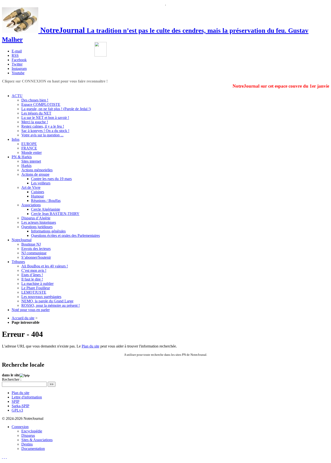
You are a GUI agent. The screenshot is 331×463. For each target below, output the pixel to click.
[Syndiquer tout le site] (4, 457)
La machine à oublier (37, 283)
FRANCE (29, 148)
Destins (27, 444)
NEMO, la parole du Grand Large (47, 301)
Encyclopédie (31, 431)
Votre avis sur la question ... (42, 135)
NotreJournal (22, 240)
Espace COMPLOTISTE (40, 104)
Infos (15, 139)
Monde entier (31, 152)
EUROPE (29, 144)
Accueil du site (23, 318)
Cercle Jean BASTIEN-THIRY (55, 214)
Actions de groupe (35, 174)
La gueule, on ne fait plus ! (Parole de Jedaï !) (56, 109)
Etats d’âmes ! (32, 275)
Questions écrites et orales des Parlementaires (65, 235)
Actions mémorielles (37, 170)
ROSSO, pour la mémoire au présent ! (50, 305)
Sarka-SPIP (20, 406)
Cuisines (37, 192)
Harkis (26, 166)
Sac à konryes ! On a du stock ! (45, 131)
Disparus (28, 435)
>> (52, 384)
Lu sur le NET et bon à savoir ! (45, 118)
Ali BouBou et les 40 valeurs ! (44, 266)
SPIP (15, 401)
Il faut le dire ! (32, 279)
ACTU (17, 96)
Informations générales (48, 231)
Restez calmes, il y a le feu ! (42, 126)
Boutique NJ (31, 244)
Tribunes (18, 262)
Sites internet (31, 161)
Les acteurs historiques (38, 222)
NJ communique (34, 253)
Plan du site (90, 346)
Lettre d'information (27, 397)
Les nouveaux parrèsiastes (41, 297)
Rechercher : (11, 379)
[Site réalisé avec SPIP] (6, 457)
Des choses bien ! (34, 100)
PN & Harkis (22, 157)
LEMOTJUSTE (33, 292)
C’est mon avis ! (33, 270)
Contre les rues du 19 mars (51, 179)
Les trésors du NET (36, 113)
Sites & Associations (37, 440)
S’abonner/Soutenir (36, 257)
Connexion (20, 427)
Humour (37, 196)
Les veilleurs (40, 183)
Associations (31, 205)
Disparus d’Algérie (35, 218)
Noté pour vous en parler (31, 310)
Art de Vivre (30, 187)
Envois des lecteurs (36, 249)
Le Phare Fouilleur (35, 288)
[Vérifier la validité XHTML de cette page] (2, 457)
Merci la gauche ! (34, 122)
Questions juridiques (37, 227)
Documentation (33, 448)
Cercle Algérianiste (45, 209)
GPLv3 (17, 410)
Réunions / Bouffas (46, 200)
